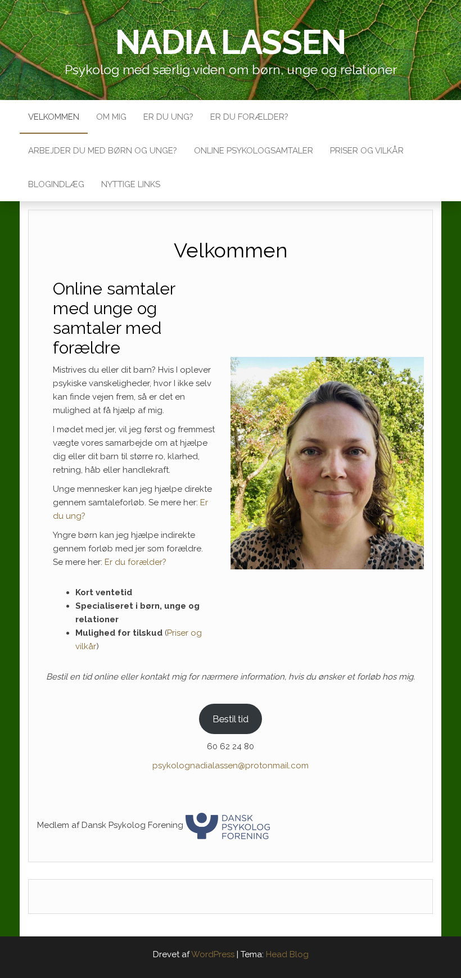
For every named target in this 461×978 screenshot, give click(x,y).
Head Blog (287, 954)
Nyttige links (130, 184)
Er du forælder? (249, 117)
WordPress (212, 954)
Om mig (111, 117)
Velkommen (53, 117)
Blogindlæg (56, 184)
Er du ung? (168, 117)
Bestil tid (230, 719)
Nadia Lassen (230, 42)
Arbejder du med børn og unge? (102, 151)
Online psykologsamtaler (253, 151)
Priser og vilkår (367, 151)
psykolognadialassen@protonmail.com (230, 765)
